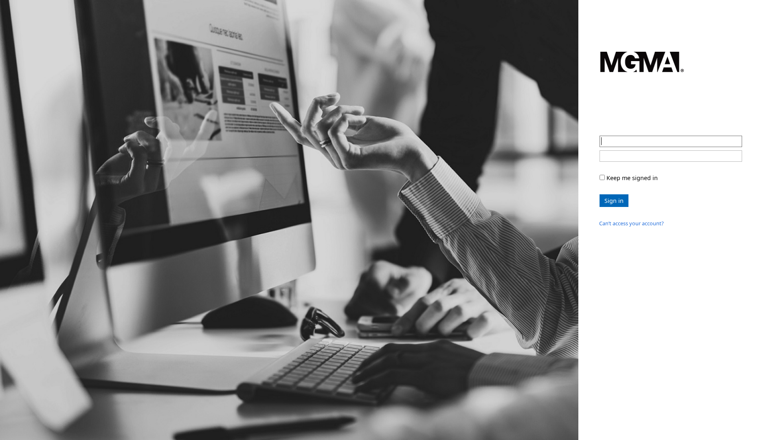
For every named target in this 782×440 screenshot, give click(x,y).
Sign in (614, 164)
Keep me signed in (632, 141)
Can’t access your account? (631, 187)
